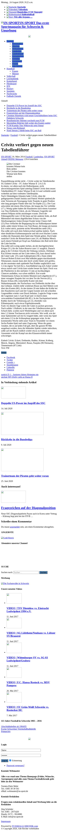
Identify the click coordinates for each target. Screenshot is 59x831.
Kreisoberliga (18, 56)
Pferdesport (11, 83)
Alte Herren (17, 66)
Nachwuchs (12, 93)
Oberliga (16, 46)
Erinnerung (17, 760)
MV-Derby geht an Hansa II (17, 377)
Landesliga (17, 51)
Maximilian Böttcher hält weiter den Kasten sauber (28, 123)
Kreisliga (16, 59)
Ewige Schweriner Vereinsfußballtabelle (18, 729)
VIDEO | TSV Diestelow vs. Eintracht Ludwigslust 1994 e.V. (28, 610)
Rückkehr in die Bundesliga (19, 108)
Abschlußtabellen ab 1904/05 (13, 726)
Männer (15, 73)
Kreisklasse (17, 61)
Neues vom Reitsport (16, 128)
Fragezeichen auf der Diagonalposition (23, 113)
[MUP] (29, 739)
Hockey (10, 88)
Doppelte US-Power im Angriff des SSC (24, 105)
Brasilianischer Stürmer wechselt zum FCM (25, 120)
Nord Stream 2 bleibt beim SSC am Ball (24, 130)
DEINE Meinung (15, 159)
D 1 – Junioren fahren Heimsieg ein (19, 374)
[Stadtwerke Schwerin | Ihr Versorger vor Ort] (29, 138)
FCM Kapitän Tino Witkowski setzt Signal (25, 125)
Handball (11, 68)
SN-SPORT (6, 157)
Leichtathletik (12, 78)
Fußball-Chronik (14, 96)
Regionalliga (17, 44)
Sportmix (11, 91)
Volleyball (11, 76)
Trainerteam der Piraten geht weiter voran (24, 110)
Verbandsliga (17, 49)
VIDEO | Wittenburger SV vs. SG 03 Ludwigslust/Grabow (27, 659)
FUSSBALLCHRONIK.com (25, 826)
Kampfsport (12, 81)
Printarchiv (6, 731)
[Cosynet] (29, 36)
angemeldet (15, 527)
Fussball (10, 41)
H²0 (8, 86)
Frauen (15, 64)
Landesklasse (18, 54)
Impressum (6, 821)
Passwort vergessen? (15, 765)
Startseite (5, 135)
